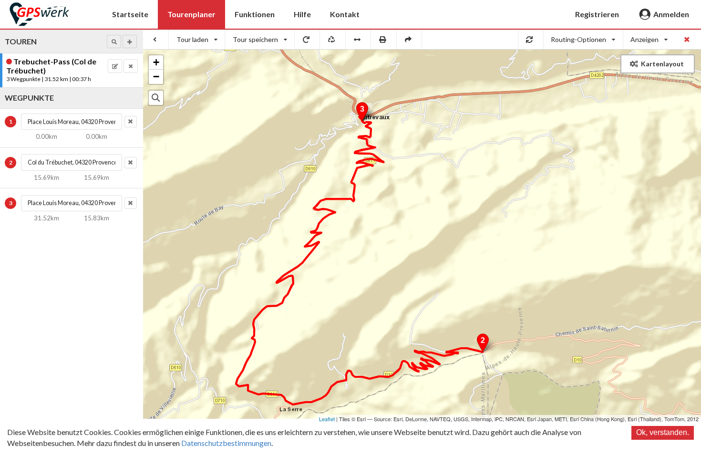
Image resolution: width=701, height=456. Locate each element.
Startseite (130, 14)
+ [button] (156, 62)
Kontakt (345, 14)
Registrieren (597, 14)
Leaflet (327, 419)
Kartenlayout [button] (662, 64)
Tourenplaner (191, 14)
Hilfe (302, 14)
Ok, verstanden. (662, 432)
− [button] (156, 77)
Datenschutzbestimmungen (226, 442)
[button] (114, 41)
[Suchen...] (156, 98)
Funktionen (255, 14)
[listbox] (197, 39)
